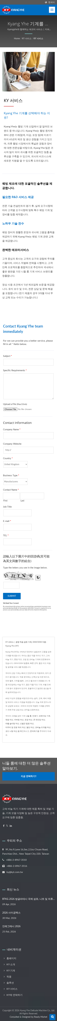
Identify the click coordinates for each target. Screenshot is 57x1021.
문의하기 (33, 731)
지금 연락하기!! (28, 776)
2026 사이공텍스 (11, 912)
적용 (9, 977)
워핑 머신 (9, 720)
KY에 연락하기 (14, 995)
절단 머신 (30, 727)
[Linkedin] (11, 826)
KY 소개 (11, 964)
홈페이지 (11, 958)
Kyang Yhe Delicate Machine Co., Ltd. (37, 1011)
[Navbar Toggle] (52, 10)
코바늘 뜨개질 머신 (43, 727)
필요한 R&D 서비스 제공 (18, 197)
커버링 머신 (19, 720)
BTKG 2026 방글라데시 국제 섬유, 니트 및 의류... (28, 899)
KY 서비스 (26, 39)
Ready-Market (40, 1017)
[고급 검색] (52, 1017)
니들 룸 (28, 716)
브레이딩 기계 (44, 716)
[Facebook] (3, 826)
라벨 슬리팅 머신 (12, 723)
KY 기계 (11, 970)
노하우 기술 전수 (13, 223)
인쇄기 (35, 716)
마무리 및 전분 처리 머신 (15, 727)
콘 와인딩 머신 (39, 720)
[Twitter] (7, 826)
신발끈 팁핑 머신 (27, 723)
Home (17, 39)
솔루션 (10, 983)
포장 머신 (28, 720)
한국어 (51, 2)
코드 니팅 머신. (11, 731)
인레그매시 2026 (11, 926)
